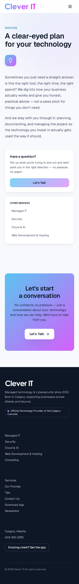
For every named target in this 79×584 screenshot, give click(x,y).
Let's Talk (39, 183)
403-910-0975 (14, 537)
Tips (7, 492)
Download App (14, 505)
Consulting (12, 460)
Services (10, 480)
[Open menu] (70, 6)
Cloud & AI (12, 448)
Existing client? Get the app (27, 547)
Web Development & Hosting (23, 454)
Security (10, 441)
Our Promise (13, 486)
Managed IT (12, 435)
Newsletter (12, 511)
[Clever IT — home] (20, 6)
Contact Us (12, 498)
